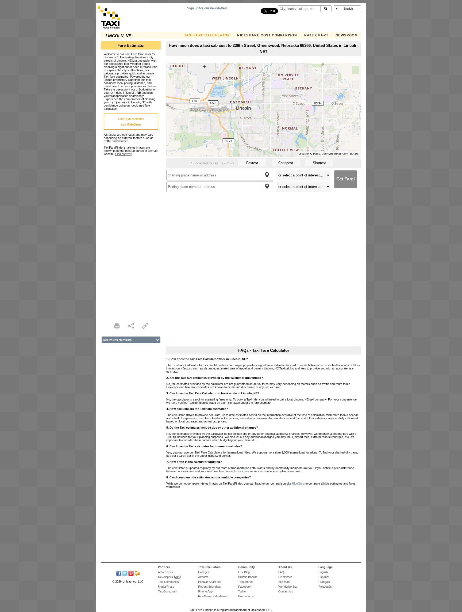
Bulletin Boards (247, 577)
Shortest (319, 163)
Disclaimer (285, 577)
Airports (203, 577)
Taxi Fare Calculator (207, 35)
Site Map (284, 581)
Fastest (252, 163)
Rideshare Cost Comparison (267, 35)
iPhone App (205, 591)
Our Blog (244, 572)
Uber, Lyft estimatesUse (131, 121)
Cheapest (285, 163)
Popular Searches (209, 581)
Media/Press (166, 586)
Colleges (203, 572)
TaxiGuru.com (167, 591)
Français (324, 581)
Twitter (242, 591)
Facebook (244, 586)
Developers (165, 577)
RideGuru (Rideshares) (213, 596)
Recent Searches (209, 586)
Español (323, 577)
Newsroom (347, 35)
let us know (241, 471)
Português (325, 586)
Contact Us (285, 591)
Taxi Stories (245, 581)
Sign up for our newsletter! (207, 8)
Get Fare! (345, 179)
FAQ (281, 572)
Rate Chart (316, 35)
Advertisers (165, 572)
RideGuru (298, 483)
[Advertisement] (131, 236)
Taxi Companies (168, 581)
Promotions (245, 596)
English (323, 572)
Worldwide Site (287, 586)
